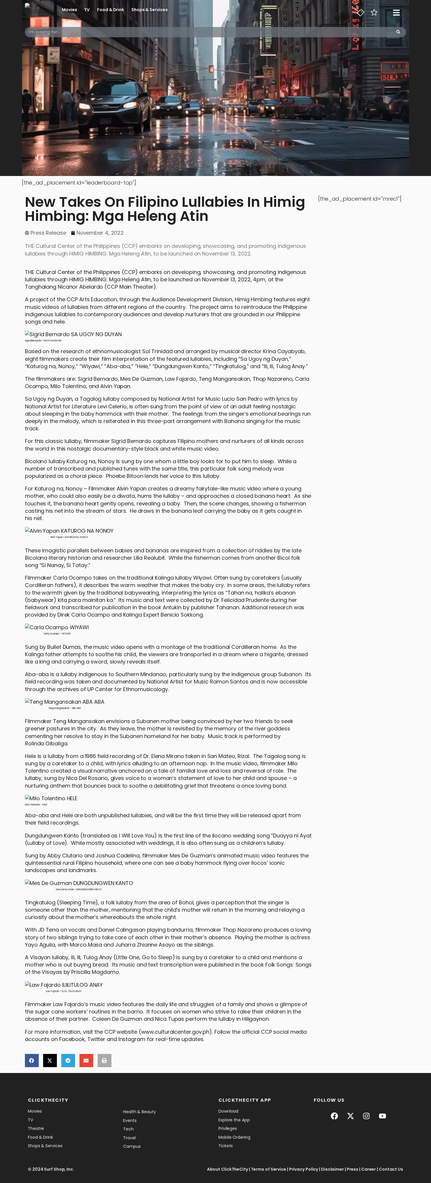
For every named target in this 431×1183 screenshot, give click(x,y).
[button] (32, 1060)
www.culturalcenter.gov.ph (175, 1031)
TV (87, 10)
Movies (69, 10)
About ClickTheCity (227, 1169)
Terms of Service (268, 1169)
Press (353, 1169)
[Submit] (398, 32)
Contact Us (391, 1169)
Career (368, 1169)
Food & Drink (110, 10)
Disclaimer (332, 1169)
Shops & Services (149, 10)
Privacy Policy (303, 1169)
